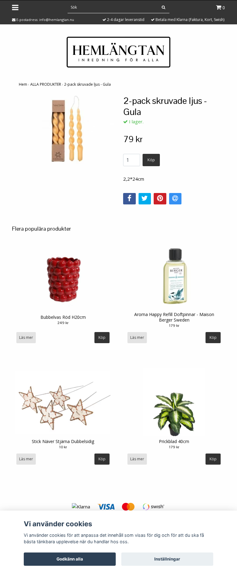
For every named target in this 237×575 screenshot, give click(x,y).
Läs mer (26, 337)
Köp (151, 159)
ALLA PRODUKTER (45, 84)
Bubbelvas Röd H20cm (63, 317)
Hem (23, 84)
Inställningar (167, 559)
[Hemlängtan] (118, 51)
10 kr (63, 447)
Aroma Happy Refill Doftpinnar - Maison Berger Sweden (174, 317)
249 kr (63, 322)
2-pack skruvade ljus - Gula (87, 84)
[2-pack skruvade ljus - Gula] (66, 130)
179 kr (174, 325)
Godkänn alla (69, 559)
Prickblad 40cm (174, 441)
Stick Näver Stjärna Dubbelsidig (63, 441)
